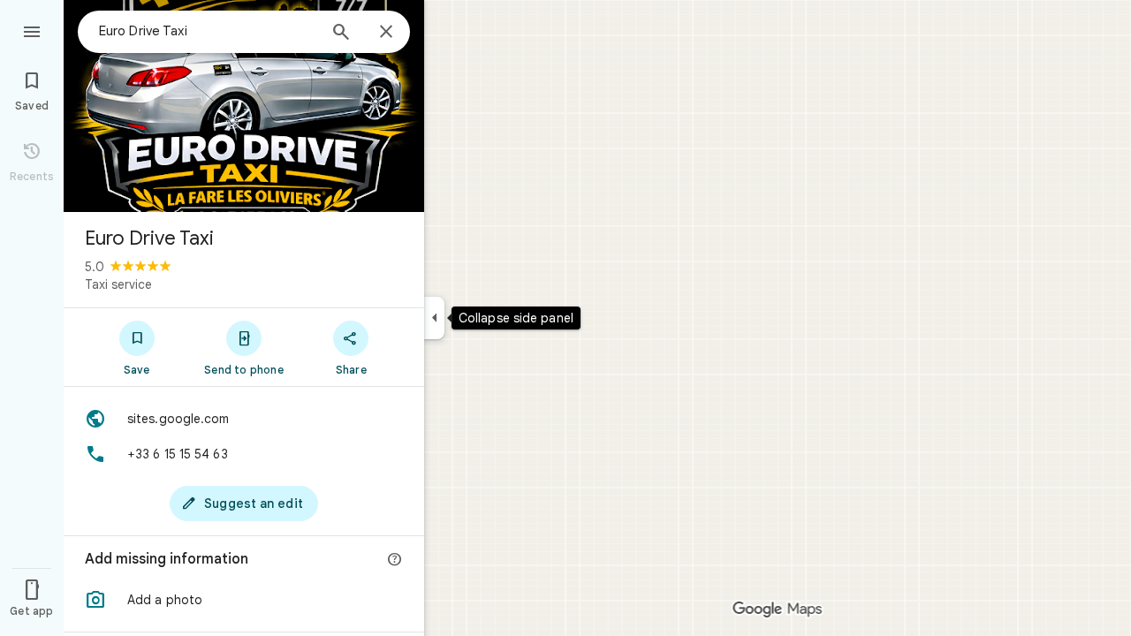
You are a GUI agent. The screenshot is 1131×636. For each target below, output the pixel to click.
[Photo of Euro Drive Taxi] (244, 106)
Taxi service (118, 284)
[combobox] (207, 31)
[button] (244, 599)
